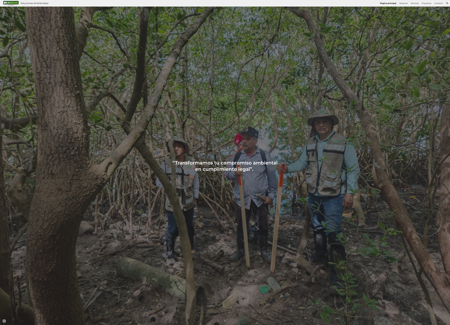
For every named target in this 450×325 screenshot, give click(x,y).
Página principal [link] (388, 3)
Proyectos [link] (426, 3)
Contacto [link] (438, 3)
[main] (225, 166)
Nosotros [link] (403, 3)
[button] (447, 3)
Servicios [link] (415, 3)
